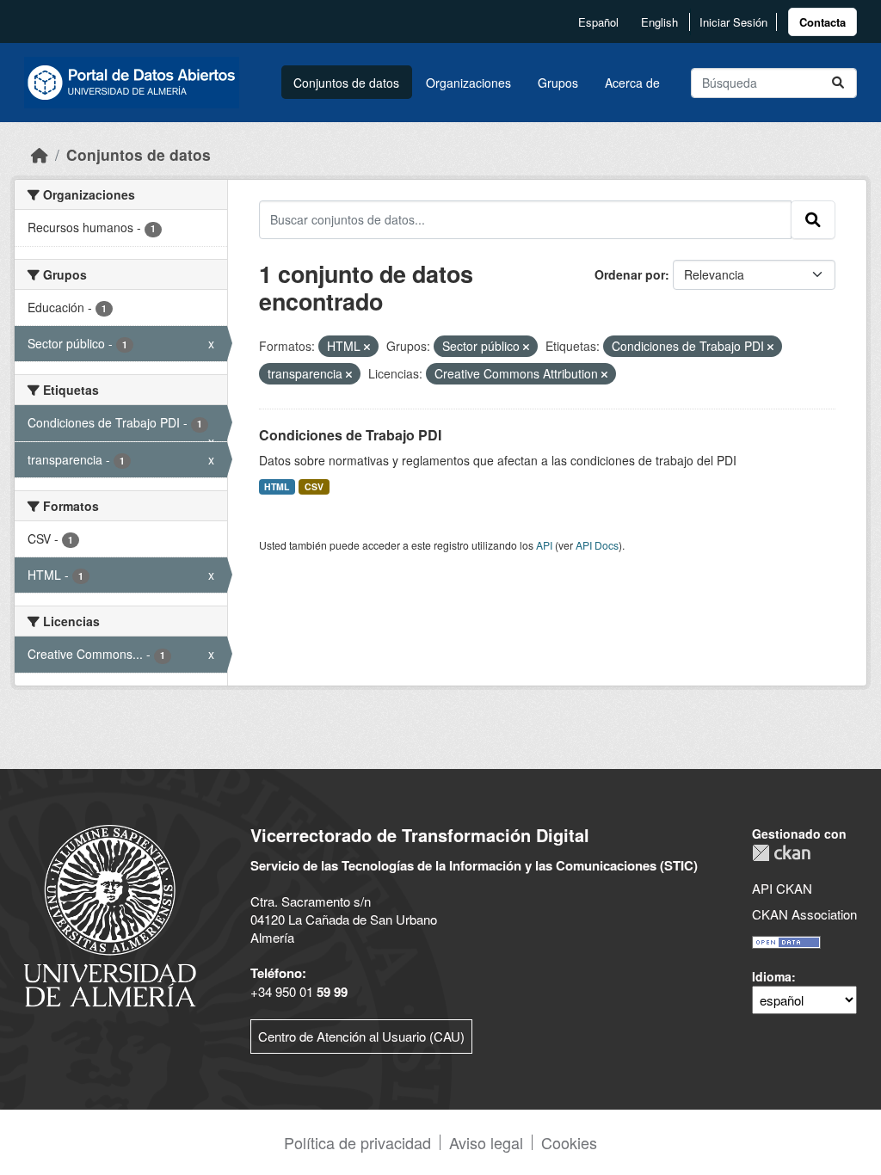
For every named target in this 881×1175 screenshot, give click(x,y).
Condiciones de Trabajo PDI (350, 435)
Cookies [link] (569, 1142)
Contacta (822, 22)
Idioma (772, 976)
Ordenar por (630, 274)
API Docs (597, 545)
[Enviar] (838, 83)
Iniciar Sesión (733, 22)
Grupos (558, 82)
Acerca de (632, 82)
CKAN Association (804, 914)
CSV (314, 486)
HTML (276, 486)
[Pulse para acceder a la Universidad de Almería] (110, 914)
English (659, 22)
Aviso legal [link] (486, 1142)
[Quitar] (367, 347)
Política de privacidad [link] (357, 1142)
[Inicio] (39, 154)
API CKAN (782, 888)
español (598, 22)
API (544, 545)
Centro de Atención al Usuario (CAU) (361, 1036)
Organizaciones (468, 82)
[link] (822, 22)
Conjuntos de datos (346, 82)
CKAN (781, 853)
